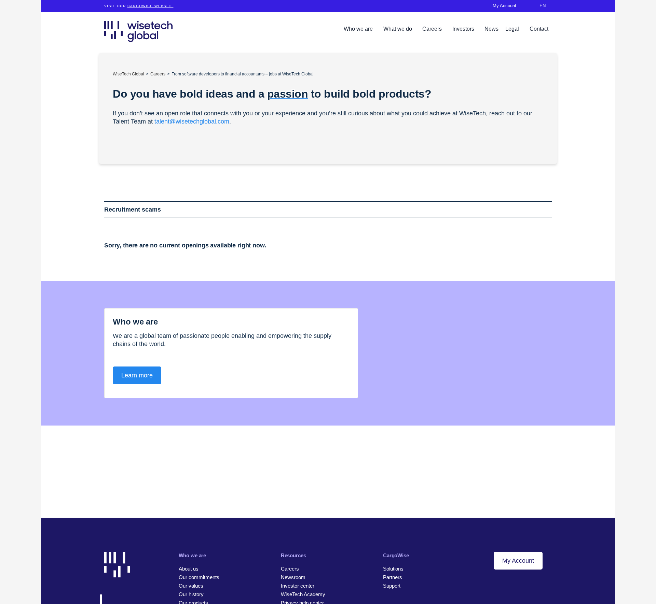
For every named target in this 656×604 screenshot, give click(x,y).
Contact (539, 29)
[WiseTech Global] (138, 31)
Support (391, 586)
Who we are (359, 29)
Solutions (393, 569)
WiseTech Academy (303, 594)
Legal (512, 29)
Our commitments (199, 577)
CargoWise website (150, 6)
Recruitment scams (132, 209)
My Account (518, 560)
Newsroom (293, 577)
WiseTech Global (128, 74)
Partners (392, 577)
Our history (191, 594)
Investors (464, 29)
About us (189, 569)
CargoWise (396, 555)
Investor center (297, 586)
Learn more (137, 375)
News (491, 29)
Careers (432, 29)
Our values (191, 586)
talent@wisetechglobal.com (191, 121)
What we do (398, 29)
